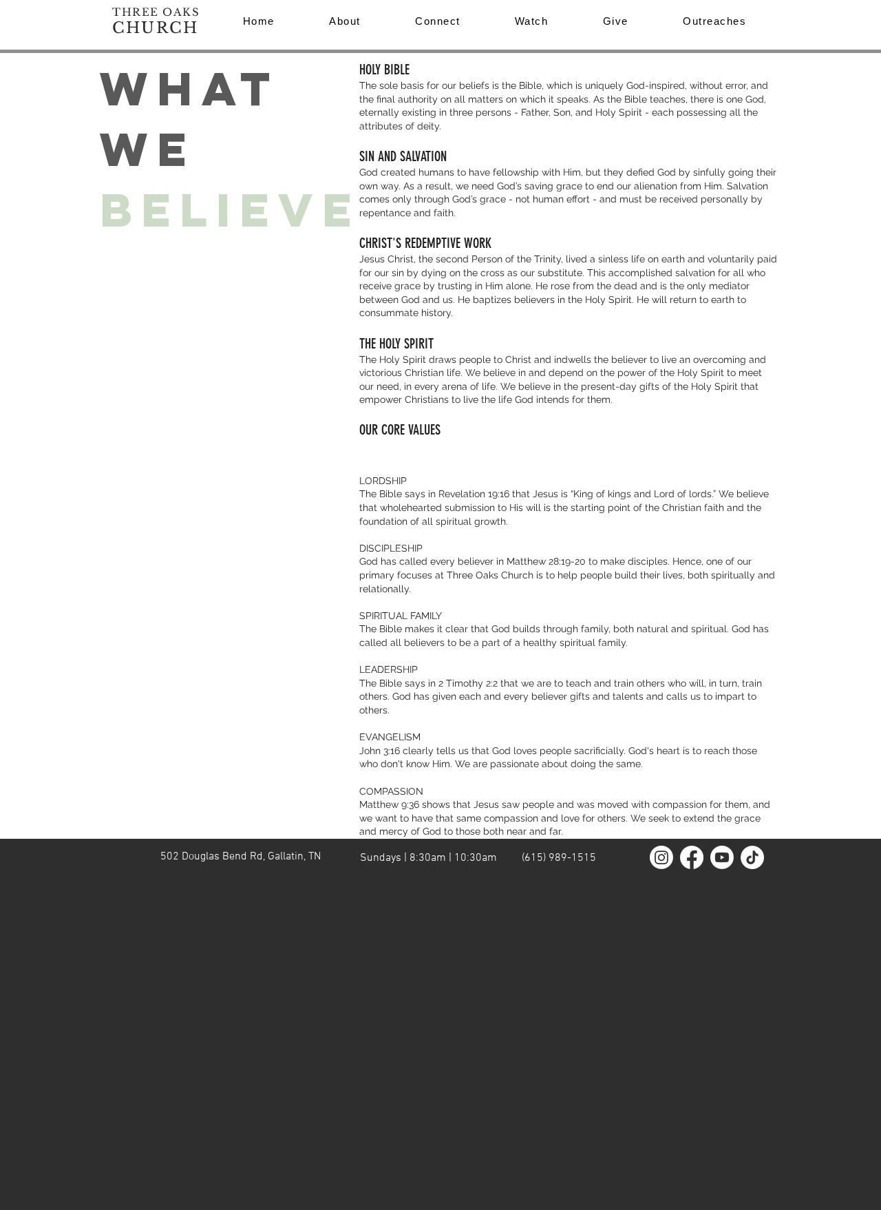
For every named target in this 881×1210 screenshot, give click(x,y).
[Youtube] (722, 857)
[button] (715, 21)
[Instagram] (661, 857)
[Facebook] (691, 857)
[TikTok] (752, 857)
